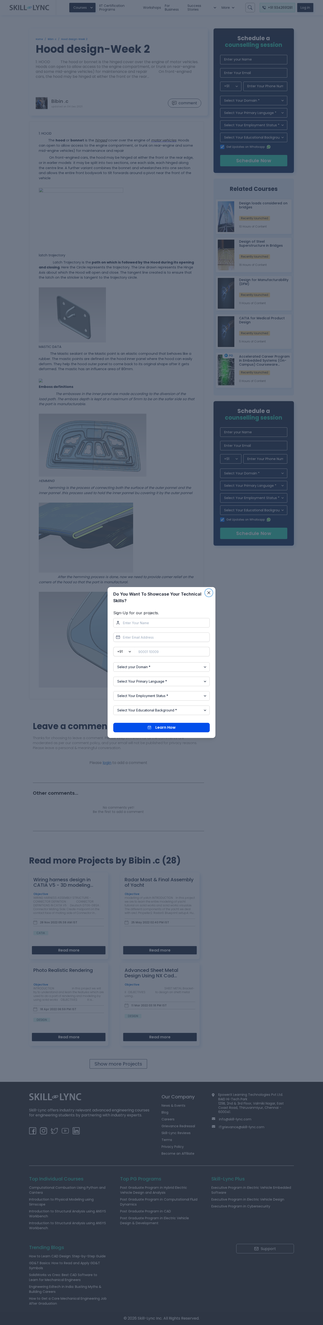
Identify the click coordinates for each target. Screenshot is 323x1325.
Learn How (165, 727)
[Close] (209, 593)
